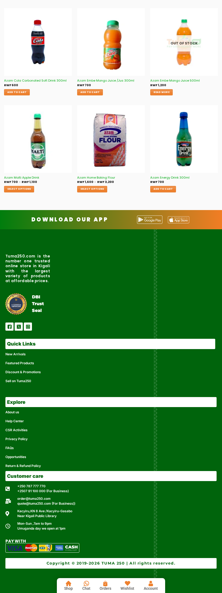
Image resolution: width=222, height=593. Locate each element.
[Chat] (86, 583)
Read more (161, 92)
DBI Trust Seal (38, 303)
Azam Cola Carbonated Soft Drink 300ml (35, 81)
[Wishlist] (127, 583)
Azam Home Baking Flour (96, 178)
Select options (19, 189)
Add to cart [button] (17, 92)
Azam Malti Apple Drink (21, 178)
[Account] (151, 583)
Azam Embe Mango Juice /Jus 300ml (105, 81)
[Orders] (105, 583)
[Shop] (68, 583)
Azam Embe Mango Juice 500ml (175, 81)
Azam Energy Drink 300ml (170, 178)
